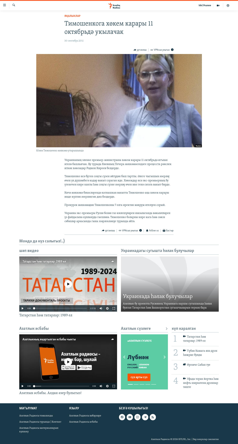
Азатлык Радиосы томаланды (36, 415)
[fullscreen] (114, 308)
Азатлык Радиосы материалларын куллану (38, 430)
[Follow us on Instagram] (137, 417)
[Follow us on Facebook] (122, 417)
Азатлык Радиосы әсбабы (83, 422)
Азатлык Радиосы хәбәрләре (85, 415)
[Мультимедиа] (218, 5)
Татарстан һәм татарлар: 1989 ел (44, 261)
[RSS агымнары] (153, 417)
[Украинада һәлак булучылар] (170, 284)
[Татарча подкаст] (228, 5)
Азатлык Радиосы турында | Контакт (40, 422)
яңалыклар (72, 16)
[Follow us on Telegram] (145, 417)
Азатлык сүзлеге (136, 329)
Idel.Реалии (205, 5)
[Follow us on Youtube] (130, 417)
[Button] (140, 50)
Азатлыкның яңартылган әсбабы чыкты (49, 339)
